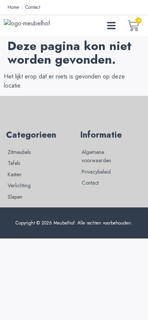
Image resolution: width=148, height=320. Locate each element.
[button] (111, 26)
